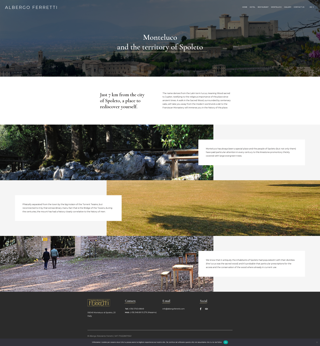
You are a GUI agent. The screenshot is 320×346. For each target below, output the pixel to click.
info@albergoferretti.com (173, 309)
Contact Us (299, 7)
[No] (317, 342)
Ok (226, 342)
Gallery (287, 7)
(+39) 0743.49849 (136, 309)
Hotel (252, 7)
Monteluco (276, 7)
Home (244, 7)
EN (311, 7)
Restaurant (263, 7)
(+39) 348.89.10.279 (138, 312)
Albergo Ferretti (31, 7)
